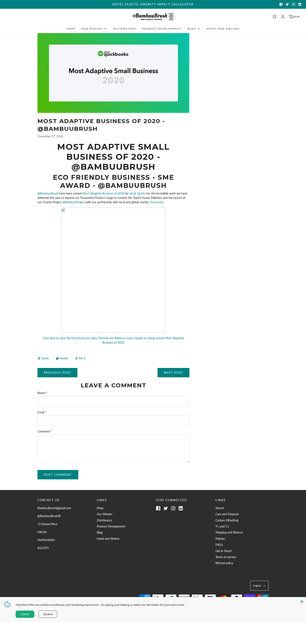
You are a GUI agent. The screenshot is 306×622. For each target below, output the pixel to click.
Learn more (177, 605)
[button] (259, 586)
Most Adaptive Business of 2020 (103, 193)
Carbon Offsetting (226, 520)
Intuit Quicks (137, 193)
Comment (44, 431)
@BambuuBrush (47, 193)
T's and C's (222, 526)
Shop (71, 28)
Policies (220, 538)
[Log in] (282, 17)
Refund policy (224, 563)
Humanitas (157, 202)
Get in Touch (223, 551)
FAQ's (219, 544)
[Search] (274, 17)
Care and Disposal (227, 514)
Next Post (173, 372)
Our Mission (104, 514)
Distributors (124, 28)
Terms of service (225, 557)
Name (42, 393)
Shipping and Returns (229, 532)
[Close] (302, 601)
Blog (99, 532)
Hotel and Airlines (223, 28)
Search (219, 508)
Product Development (161, 28)
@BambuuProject (73, 202)
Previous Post (57, 372)
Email (41, 412)
